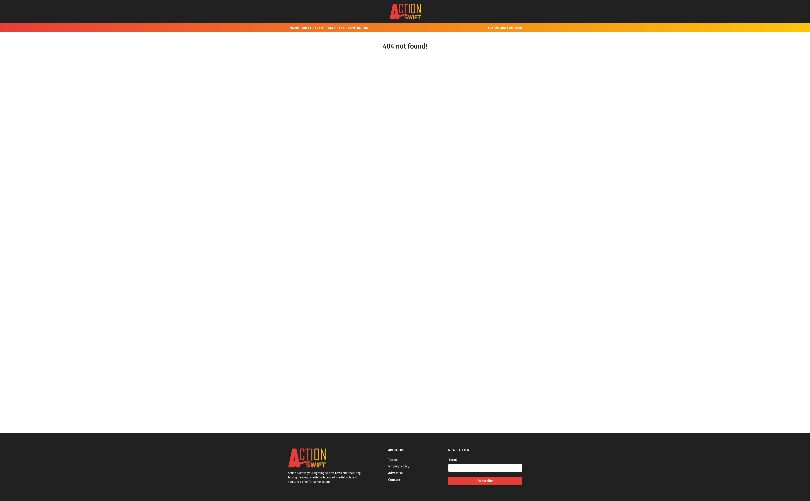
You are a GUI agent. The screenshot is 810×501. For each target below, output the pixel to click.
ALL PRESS (336, 28)
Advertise (395, 473)
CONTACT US (358, 28)
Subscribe (485, 481)
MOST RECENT (313, 28)
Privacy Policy (398, 466)
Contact (394, 480)
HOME (294, 28)
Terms (393, 460)
